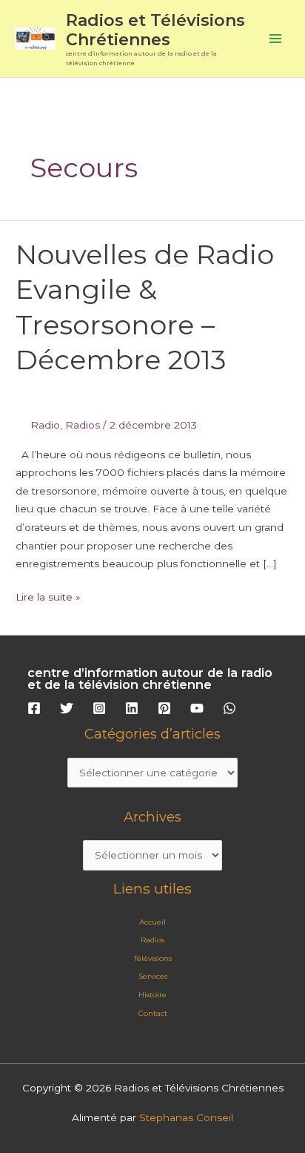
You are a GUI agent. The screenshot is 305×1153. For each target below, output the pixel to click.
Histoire (152, 995)
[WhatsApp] (229, 708)
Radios (82, 425)
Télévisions (153, 958)
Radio (45, 425)
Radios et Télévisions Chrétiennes (155, 29)
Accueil (152, 922)
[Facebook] (34, 708)
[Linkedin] (131, 708)
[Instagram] (99, 708)
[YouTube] (197, 708)
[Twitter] (66, 708)
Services (152, 976)
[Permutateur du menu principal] (276, 39)
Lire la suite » (48, 595)
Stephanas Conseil (186, 1117)
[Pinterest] (164, 708)
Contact (152, 1013)
